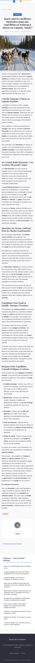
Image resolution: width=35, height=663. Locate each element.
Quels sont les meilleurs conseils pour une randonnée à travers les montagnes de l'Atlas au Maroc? (17, 585)
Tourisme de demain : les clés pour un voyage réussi (17, 618)
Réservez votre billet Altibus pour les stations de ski (17, 567)
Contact (23, 653)
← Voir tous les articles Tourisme (12, 544)
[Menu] (20, 1)
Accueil (4, 9)
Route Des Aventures (17, 639)
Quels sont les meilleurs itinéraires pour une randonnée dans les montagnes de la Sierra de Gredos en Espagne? (17, 592)
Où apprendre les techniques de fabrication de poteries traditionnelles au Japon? (17, 599)
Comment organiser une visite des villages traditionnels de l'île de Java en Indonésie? (16, 572)
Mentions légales (14, 653)
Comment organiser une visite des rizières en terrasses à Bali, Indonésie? (17, 623)
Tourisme (9, 9)
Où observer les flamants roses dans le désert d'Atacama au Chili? (17, 612)
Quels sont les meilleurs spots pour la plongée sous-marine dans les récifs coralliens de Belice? (15, 605)
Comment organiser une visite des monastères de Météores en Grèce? (14, 578)
